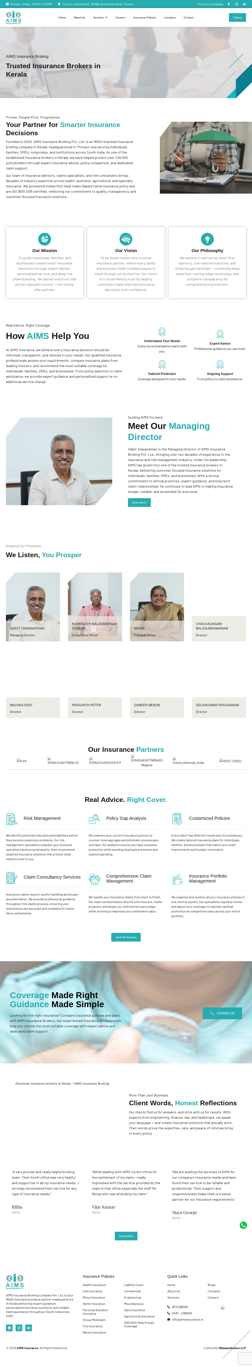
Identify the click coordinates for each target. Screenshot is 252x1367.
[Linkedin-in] (244, 4)
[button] (100, 17)
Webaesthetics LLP (232, 1348)
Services (98, 17)
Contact (188, 17)
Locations (170, 17)
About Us (79, 17)
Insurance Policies (144, 17)
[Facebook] (9, 1328)
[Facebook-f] (228, 4)
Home (62, 17)
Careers (120, 17)
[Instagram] (236, 4)
